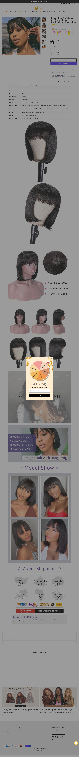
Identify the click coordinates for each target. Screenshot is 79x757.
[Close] (51, 358)
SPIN (39, 395)
